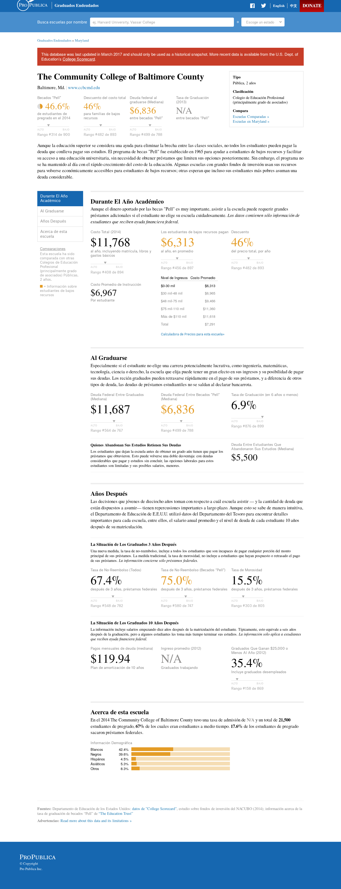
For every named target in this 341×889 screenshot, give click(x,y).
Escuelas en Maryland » (251, 121)
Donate (312, 5)
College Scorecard (79, 59)
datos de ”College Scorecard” (154, 808)
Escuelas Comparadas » (251, 116)
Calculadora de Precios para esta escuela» (193, 334)
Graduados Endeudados (77, 5)
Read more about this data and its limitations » (96, 820)
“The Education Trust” (116, 813)
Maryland (82, 40)
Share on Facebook (253, 7)
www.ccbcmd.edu (84, 87)
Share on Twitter (263, 7)
